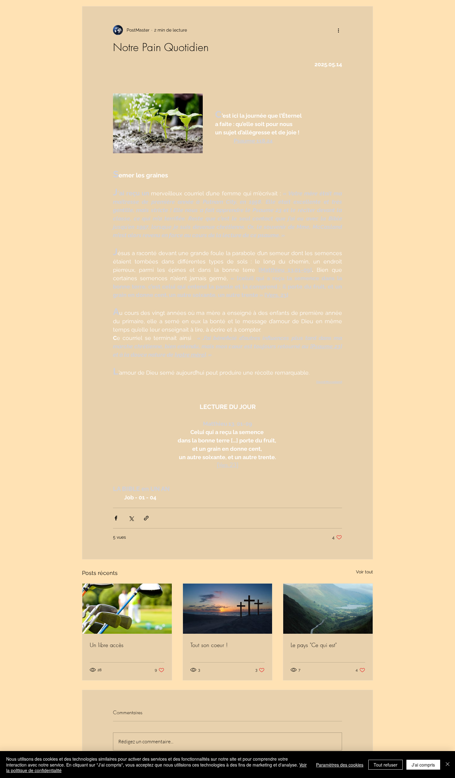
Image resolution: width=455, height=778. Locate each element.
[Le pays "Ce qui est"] (328, 609)
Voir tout (364, 571)
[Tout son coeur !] (227, 609)
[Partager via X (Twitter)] (131, 518)
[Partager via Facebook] (116, 518)
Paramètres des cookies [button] (339, 765)
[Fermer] (447, 764)
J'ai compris (423, 765)
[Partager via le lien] (146, 518)
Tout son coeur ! (209, 645)
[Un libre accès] (127, 609)
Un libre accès (107, 645)
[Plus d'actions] (338, 30)
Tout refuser (385, 765)
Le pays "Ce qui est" (314, 645)
